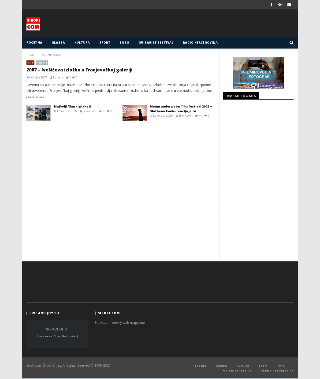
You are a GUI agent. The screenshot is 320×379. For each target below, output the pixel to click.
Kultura (82, 43)
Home (30, 54)
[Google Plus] (280, 4)
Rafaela (58, 77)
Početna (34, 43)
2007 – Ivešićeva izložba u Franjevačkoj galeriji (79, 70)
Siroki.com (90, 111)
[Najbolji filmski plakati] (38, 113)
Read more (36, 97)
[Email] (289, 4)
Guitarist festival (156, 43)
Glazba (58, 43)
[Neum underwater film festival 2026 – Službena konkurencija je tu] (135, 113)
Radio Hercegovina (200, 43)
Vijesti (42, 62)
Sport (105, 43)
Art (30, 62)
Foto (124, 43)
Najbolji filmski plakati (72, 106)
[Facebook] (271, 4)
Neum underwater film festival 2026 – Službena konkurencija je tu (181, 108)
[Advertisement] (206, 23)
